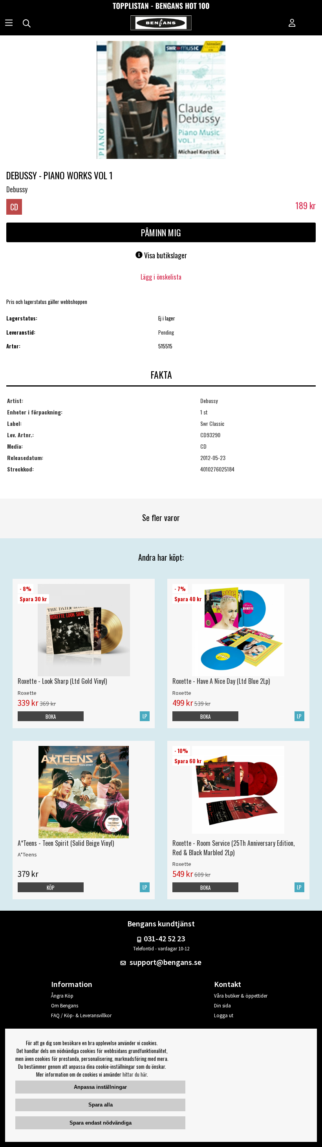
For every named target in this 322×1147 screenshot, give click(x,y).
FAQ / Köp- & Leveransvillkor (81, 1015)
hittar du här (135, 1074)
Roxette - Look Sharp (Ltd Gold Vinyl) (62, 681)
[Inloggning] (292, 23)
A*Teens (27, 854)
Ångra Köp (62, 995)
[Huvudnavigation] (9, 23)
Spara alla (100, 1105)
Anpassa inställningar (100, 1087)
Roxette (27, 692)
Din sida (222, 1005)
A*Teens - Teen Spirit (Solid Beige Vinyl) (66, 843)
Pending (166, 332)
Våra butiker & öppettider (240, 995)
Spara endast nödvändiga (101, 1123)
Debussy (16, 189)
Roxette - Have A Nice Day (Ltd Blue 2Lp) (221, 681)
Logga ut (223, 1015)
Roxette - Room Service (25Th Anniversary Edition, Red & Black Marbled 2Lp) (233, 847)
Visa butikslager (165, 255)
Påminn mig (161, 232)
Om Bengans (64, 1005)
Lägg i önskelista (161, 277)
